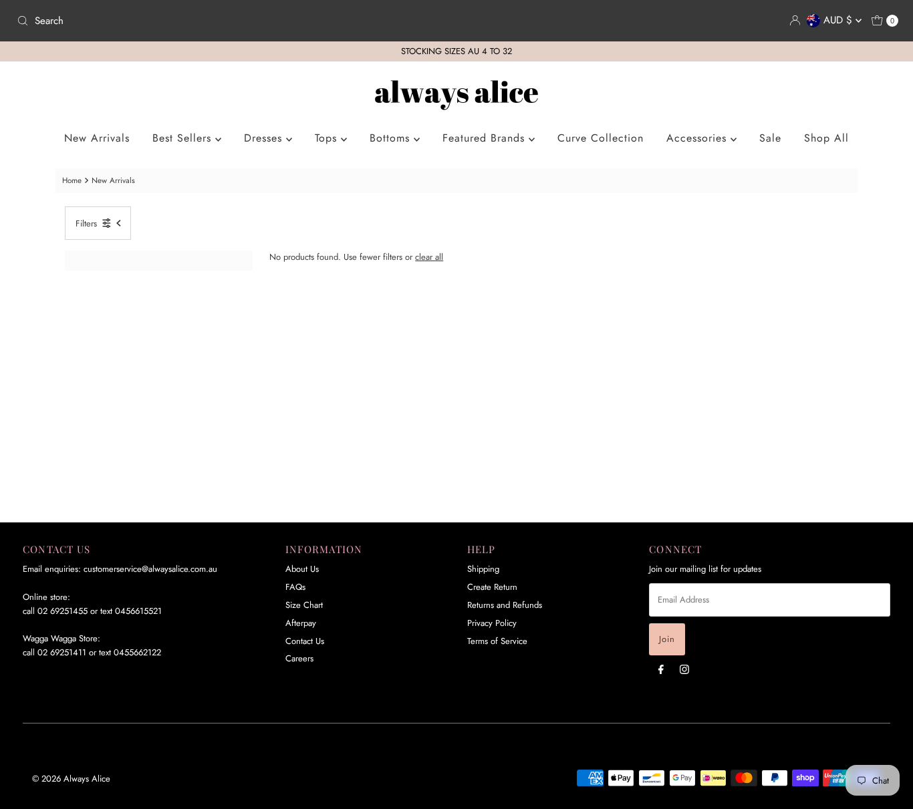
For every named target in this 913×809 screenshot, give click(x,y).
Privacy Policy (492, 623)
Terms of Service (497, 641)
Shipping (483, 568)
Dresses (265, 138)
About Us (302, 568)
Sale (770, 138)
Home (72, 180)
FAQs (295, 587)
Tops (328, 138)
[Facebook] (661, 669)
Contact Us (304, 641)
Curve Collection (600, 138)
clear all (429, 257)
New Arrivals (97, 138)
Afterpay (300, 623)
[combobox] (231, 20)
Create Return (492, 587)
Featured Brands (485, 138)
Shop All (826, 138)
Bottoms (392, 138)
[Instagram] (684, 669)
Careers (299, 658)
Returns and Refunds (504, 605)
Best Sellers (183, 138)
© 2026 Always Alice (71, 778)
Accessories (698, 138)
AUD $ (839, 20)
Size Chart (304, 605)
